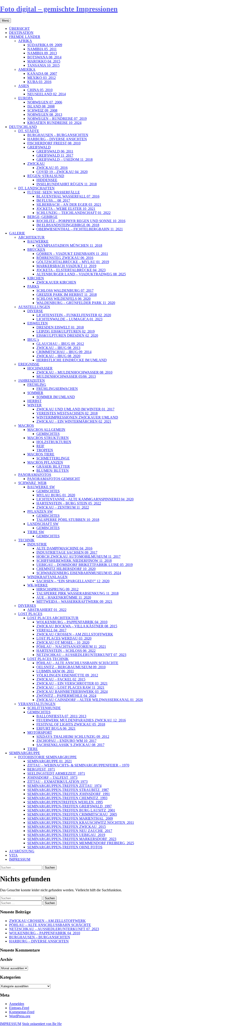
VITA (13, 855)
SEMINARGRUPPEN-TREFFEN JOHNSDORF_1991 (68, 794)
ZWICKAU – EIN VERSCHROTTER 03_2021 (72, 683)
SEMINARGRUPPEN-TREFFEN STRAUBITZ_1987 (68, 790)
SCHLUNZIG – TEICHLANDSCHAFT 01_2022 (73, 213)
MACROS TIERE (40, 454)
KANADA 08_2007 (42, 73)
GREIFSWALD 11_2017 (54, 155)
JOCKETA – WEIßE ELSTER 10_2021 (65, 209)
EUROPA (25, 98)
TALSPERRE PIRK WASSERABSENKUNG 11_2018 (77, 593)
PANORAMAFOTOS (34, 475)
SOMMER (35, 393)
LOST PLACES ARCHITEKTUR (53, 618)
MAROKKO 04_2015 (43, 61)
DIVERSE (35, 311)
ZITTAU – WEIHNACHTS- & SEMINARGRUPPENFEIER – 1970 (78, 765)
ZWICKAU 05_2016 (52, 168)
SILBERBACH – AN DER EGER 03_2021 (68, 204)
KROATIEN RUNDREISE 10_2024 (54, 123)
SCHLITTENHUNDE (44, 708)
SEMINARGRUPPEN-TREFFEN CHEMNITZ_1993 (67, 798)
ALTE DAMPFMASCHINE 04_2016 (64, 548)
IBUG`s (33, 340)
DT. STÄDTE (28, 131)
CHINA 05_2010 (40, 90)
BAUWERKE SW (41, 487)
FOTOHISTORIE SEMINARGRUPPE (47, 757)
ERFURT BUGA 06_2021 (56, 728)
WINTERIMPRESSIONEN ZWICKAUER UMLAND (77, 417)
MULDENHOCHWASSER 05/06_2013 (66, 376)
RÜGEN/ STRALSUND (45, 176)
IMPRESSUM (19, 859)
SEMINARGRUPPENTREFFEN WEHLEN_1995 (65, 802)
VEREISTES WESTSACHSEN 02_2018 (67, 413)
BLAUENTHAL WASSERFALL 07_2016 (67, 196)
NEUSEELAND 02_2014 (46, 94)
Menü (5, 20)
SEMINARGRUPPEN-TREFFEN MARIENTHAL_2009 (70, 818)
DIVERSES (27, 606)
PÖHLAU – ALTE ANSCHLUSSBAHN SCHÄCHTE (77, 663)
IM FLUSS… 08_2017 (53, 200)
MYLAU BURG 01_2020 (55, 495)
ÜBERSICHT (19, 28)
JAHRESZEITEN (31, 380)
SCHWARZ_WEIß (32, 483)
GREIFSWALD (39, 147)
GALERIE (17, 233)
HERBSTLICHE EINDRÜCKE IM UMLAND (71, 360)
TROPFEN (44, 450)
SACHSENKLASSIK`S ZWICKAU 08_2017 (70, 745)
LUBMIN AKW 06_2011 (55, 671)
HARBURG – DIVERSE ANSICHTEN (57, 139)
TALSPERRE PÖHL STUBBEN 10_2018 (67, 520)
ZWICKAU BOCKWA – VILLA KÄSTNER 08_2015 (76, 626)
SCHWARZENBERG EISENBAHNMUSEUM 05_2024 (78, 573)
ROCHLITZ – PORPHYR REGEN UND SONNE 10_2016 (80, 221)
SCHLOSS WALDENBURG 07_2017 (65, 290)
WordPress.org (19, 1016)
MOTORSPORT (39, 732)
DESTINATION (21, 33)
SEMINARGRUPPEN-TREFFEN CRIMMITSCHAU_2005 (72, 814)
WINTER (34, 405)
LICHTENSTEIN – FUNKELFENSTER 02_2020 (73, 315)
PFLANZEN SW (40, 511)
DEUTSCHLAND (23, 127)
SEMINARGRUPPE (24, 753)
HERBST (34, 401)
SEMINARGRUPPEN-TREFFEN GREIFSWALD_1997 (69, 806)
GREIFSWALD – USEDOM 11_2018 (64, 159)
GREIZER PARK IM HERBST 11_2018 (66, 294)
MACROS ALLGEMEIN (46, 430)
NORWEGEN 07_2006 (44, 102)
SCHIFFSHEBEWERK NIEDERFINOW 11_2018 (74, 561)
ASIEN (23, 86)
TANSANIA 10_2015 (43, 65)
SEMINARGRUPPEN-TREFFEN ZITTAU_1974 (64, 786)
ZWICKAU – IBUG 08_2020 (58, 356)
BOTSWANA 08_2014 (44, 57)
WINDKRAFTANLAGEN (47, 577)
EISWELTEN (37, 323)
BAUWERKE (37, 241)
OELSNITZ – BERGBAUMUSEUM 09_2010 (71, 667)
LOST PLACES (30, 614)
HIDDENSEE (46, 180)
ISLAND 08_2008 (41, 106)
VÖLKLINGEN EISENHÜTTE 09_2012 (67, 675)
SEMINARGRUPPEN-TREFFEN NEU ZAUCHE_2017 (69, 831)
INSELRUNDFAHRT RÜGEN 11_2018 (66, 184)
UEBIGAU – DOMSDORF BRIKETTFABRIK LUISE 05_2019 (84, 565)
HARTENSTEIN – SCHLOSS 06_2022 (66, 651)
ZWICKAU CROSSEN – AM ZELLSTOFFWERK (74, 634)
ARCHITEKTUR (31, 237)
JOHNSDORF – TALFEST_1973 (52, 777)
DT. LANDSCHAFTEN (36, 188)
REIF (40, 446)
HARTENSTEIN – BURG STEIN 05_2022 (68, 503)
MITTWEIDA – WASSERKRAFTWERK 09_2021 (74, 601)
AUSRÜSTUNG (21, 851)
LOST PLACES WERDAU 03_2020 (63, 638)
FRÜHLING (36, 385)
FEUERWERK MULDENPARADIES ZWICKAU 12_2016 (81, 720)
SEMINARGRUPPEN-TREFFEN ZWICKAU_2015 (66, 827)
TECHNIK (26, 540)
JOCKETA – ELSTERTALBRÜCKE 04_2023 (71, 270)
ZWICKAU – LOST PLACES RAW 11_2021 (70, 687)
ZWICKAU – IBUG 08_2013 (58, 348)
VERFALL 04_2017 (51, 630)
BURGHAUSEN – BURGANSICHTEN (57, 135)
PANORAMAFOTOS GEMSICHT (53, 479)
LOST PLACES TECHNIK (48, 659)
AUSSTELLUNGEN (34, 307)
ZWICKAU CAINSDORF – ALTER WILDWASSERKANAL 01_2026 (89, 700)
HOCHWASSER (40, 368)
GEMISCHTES (48, 434)
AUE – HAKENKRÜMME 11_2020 (63, 597)
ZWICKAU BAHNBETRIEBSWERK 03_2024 (72, 691)
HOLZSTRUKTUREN (53, 442)
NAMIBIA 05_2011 (42, 49)
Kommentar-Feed (21, 1012)
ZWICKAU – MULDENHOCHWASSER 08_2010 (74, 372)
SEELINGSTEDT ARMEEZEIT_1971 (56, 773)
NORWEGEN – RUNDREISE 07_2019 (57, 119)
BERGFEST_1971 (41, 769)
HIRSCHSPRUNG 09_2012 (57, 589)
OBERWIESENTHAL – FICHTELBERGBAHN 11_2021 (79, 229)
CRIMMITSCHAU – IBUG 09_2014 (63, 352)
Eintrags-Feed (19, 1008)
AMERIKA (26, 69)
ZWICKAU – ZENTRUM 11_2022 (62, 507)
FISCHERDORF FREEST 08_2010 (54, 143)
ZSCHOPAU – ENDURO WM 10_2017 (66, 741)
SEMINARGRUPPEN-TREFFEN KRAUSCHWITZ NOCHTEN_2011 (80, 822)
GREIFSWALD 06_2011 (54, 151)
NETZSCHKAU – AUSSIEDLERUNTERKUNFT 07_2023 (81, 655)
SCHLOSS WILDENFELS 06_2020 (63, 299)
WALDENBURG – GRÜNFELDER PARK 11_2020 (75, 303)
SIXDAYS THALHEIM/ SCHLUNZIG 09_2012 (72, 737)
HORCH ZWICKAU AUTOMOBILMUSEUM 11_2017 (78, 556)
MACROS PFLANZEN (45, 462)
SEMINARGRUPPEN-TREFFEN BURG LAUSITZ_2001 (71, 810)
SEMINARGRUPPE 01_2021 (49, 761)
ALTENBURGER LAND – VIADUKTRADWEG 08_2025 (81, 274)
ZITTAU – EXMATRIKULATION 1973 (57, 782)
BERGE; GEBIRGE (42, 217)
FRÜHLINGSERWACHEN (57, 389)
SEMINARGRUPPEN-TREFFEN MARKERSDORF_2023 (71, 839)
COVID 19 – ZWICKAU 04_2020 (62, 172)
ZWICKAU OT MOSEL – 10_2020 (62, 642)
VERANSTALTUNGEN (37, 704)
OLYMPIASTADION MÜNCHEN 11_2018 (69, 245)
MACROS (26, 425)
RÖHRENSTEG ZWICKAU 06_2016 (64, 258)
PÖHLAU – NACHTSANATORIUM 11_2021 (71, 646)
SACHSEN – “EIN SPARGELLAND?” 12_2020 (72, 581)
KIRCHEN (35, 278)
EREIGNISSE (28, 364)
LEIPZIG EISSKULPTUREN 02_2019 (65, 331)
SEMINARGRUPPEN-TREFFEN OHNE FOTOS (64, 847)
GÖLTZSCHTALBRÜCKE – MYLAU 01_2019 (72, 262)
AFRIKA (25, 41)
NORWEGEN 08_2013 (44, 114)
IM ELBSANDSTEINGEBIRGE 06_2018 (67, 225)
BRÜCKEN (36, 249)
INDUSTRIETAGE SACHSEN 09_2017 (66, 552)
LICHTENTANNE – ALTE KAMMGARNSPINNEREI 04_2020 (85, 499)
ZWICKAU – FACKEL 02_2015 (60, 679)
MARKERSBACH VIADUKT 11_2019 (66, 266)
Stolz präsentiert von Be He (42, 1024)
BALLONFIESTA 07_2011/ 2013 (61, 716)
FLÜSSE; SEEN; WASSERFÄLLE (53, 192)
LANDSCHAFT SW (42, 524)
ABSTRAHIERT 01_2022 (46, 610)
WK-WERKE (37, 585)
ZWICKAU (36, 164)
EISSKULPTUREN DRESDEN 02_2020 (67, 335)
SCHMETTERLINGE (53, 458)
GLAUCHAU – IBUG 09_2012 (60, 344)
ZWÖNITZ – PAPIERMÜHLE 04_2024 (66, 696)
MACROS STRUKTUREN (48, 438)
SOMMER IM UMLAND (55, 397)
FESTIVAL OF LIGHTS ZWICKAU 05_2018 (70, 724)
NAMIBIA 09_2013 (42, 53)
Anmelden (16, 1004)
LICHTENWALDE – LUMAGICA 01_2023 (69, 319)
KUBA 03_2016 (39, 82)
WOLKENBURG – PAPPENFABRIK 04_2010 (71, 622)
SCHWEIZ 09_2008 (42, 110)
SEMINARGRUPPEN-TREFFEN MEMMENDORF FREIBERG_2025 (80, 843)
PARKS (33, 286)
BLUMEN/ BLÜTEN (52, 470)
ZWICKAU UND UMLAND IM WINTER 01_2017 (75, 409)
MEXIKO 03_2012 (41, 78)
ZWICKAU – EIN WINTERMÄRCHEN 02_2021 (73, 421)
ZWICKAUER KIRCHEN (56, 282)
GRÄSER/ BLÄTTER (53, 466)
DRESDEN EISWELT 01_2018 (60, 327)
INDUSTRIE (37, 544)
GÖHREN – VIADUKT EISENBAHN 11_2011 (72, 254)
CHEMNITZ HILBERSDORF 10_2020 (66, 569)
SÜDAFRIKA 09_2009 (44, 45)
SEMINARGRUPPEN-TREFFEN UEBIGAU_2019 (66, 835)
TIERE (32, 749)
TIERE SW (35, 532)
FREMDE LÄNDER (24, 37)
